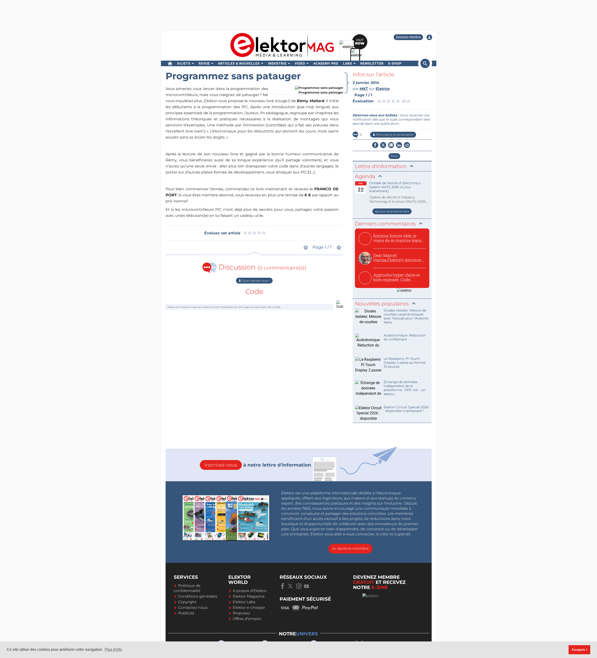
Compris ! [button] (579, 649)
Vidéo (300, 63)
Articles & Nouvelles (239, 63)
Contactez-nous (193, 607)
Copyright (187, 602)
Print (394, 156)
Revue (204, 63)
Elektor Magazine (249, 596)
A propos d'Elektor (250, 591)
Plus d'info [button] (113, 649)
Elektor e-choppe (249, 607)
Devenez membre (408, 37)
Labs (347, 63)
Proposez (241, 613)
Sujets (184, 63)
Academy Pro (325, 63)
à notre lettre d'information (258, 465)
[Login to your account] (429, 37)
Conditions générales (197, 596)
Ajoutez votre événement (392, 211)
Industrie (277, 63)
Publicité (186, 613)
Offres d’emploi (247, 618)
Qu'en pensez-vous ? (255, 280)
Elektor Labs (244, 602)
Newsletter (372, 63)
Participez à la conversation (394, 134)
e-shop (395, 63)
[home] (170, 63)
